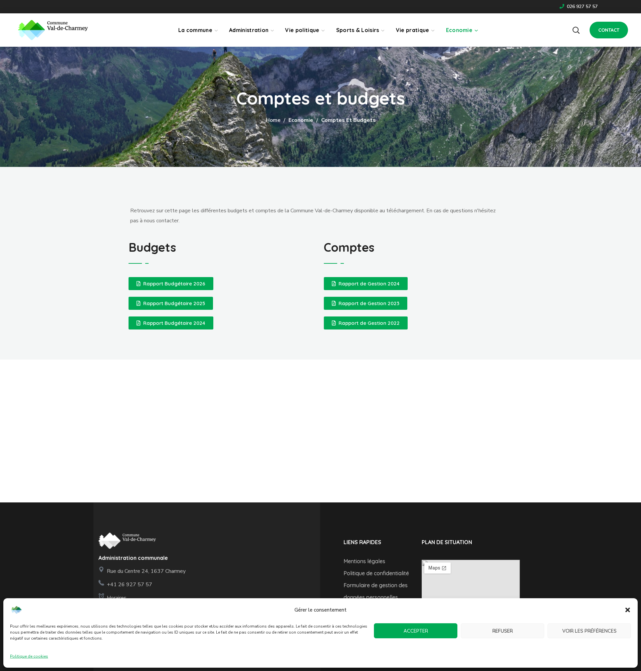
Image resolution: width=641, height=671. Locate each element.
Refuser (502, 631)
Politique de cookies (29, 656)
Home (273, 120)
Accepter (416, 631)
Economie (300, 120)
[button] (627, 610)
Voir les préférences (589, 631)
